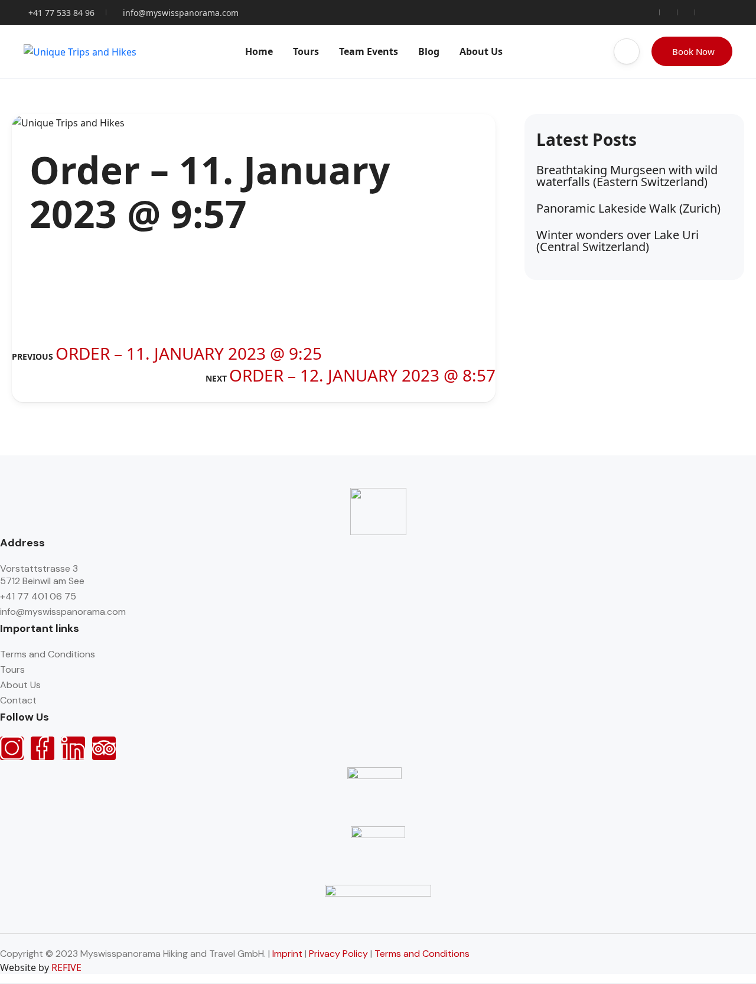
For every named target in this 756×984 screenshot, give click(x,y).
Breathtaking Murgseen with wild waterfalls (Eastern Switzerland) (627, 176)
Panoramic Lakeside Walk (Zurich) (628, 208)
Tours (306, 51)
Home (259, 51)
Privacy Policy (338, 953)
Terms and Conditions (422, 953)
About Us (481, 51)
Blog (428, 51)
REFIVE (66, 967)
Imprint (287, 953)
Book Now (693, 51)
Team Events (368, 51)
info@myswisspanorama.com (181, 12)
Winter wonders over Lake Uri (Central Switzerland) (617, 241)
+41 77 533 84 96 (61, 12)
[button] (627, 51)
